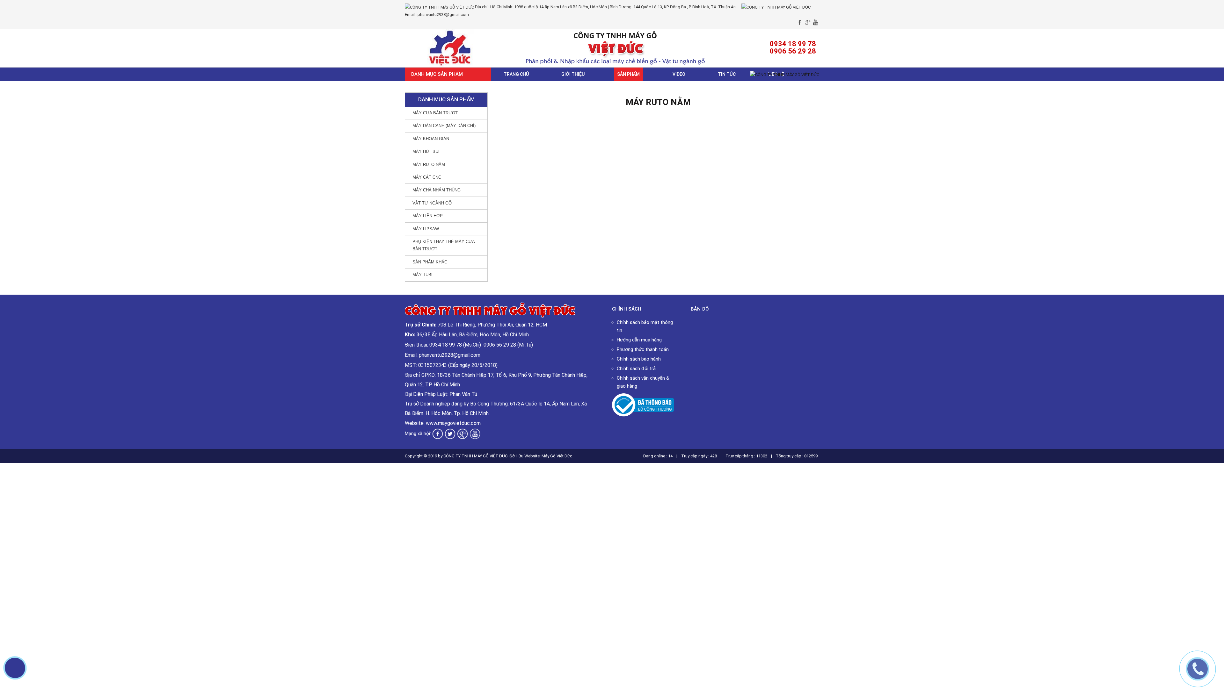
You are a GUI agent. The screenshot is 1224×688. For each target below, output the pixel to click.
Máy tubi (422, 274)
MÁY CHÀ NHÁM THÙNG (436, 190)
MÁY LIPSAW (425, 228)
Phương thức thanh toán (643, 349)
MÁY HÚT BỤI (426, 151)
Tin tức (727, 74)
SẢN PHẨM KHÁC (429, 262)
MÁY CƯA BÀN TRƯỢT (435, 113)
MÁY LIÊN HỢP (427, 215)
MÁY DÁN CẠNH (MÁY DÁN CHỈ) (444, 125)
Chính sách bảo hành (639, 359)
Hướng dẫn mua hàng (639, 340)
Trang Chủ (516, 74)
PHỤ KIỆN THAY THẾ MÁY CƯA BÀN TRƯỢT (443, 245)
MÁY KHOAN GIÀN (430, 138)
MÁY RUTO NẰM (428, 164)
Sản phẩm (628, 74)
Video (679, 74)
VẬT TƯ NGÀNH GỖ (432, 203)
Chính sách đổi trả (636, 368)
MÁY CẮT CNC (426, 177)
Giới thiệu (573, 74)
